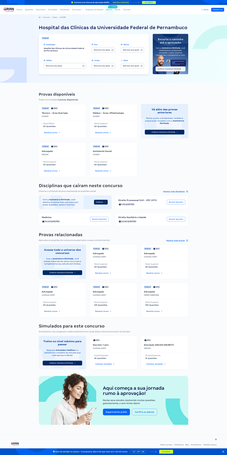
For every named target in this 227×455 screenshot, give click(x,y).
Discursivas (40, 10)
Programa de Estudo (94, 10)
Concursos (76, 10)
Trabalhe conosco (210, 445)
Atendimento (196, 445)
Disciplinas (64, 10)
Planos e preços (166, 445)
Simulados (52, 10)
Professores (179, 445)
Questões (29, 10)
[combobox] (103, 50)
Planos (117, 10)
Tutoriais (126, 10)
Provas (19, 10)
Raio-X (109, 8)
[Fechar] (223, 452)
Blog (187, 445)
